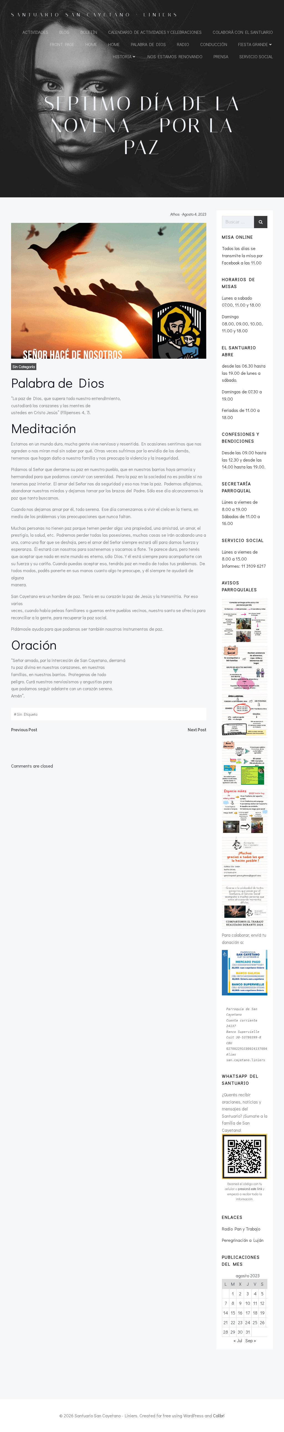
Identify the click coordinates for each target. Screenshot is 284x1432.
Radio (183, 44)
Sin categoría (23, 366)
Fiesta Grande (253, 44)
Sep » (250, 1340)
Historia (122, 56)
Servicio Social (256, 56)
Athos (175, 214)
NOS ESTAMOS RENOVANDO (175, 56)
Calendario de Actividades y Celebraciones (155, 32)
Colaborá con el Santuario (243, 32)
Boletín (88, 32)
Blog (64, 32)
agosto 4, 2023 (194, 214)
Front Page (62, 44)
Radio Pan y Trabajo (241, 1229)
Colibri (219, 1415)
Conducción (213, 44)
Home (91, 44)
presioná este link (250, 1189)
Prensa (221, 56)
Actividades (35, 32)
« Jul (238, 1340)
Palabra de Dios (148, 44)
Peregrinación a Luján (242, 1240)
